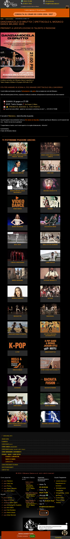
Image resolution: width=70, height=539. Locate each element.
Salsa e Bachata (11, 488)
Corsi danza (9, 446)
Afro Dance (10, 507)
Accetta (32, 536)
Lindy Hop (10, 483)
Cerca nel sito (7, 436)
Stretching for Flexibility (14, 505)
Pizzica (9, 486)
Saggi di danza (9, 18)
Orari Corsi (5, 439)
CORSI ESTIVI (9, 461)
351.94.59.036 (49, 1)
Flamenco (5, 441)
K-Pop (10, 497)
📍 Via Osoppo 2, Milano (30, 104)
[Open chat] (64, 533)
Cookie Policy (60, 498)
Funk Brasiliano (11, 510)
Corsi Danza (7, 444)
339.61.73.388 (27, 1)
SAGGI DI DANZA (10, 459)
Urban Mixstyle (11, 515)
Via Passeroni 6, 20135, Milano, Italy (31, 496)
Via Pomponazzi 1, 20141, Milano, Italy (31, 505)
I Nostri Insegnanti (7, 467)
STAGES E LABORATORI (12, 456)
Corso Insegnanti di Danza (10, 464)
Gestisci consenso (23, 536)
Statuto (58, 502)
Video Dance (14, 502)
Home (2, 18)
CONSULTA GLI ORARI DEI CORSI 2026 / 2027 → (35, 14)
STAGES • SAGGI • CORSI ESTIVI (11, 454)
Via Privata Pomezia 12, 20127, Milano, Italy (30, 487)
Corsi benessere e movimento (11, 452)
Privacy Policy (60, 500)
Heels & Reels (11, 512)
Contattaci (5, 470)
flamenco (12, 116)
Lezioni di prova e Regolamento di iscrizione (61, 483)
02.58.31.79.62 (27, 3)
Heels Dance (11, 491)
